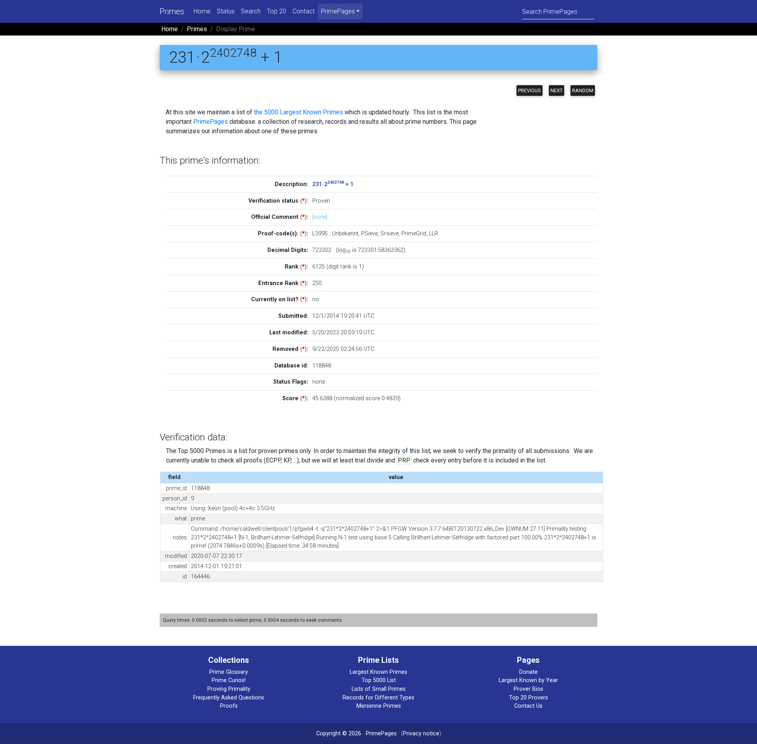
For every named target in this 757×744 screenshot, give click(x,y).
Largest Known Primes (378, 672)
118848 (321, 365)
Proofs (229, 706)
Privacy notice (421, 733)
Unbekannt (345, 233)
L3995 (320, 233)
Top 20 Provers (528, 697)
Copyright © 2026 (338, 733)
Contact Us (528, 706)
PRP (404, 460)
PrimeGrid (413, 233)
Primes (172, 11)
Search (251, 11)
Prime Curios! (229, 680)
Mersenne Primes (378, 706)
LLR (433, 233)
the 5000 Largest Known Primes (298, 112)
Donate (528, 672)
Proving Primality (228, 689)
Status (226, 11)
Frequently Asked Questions (228, 697)
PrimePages (210, 121)
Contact (304, 11)
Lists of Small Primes (379, 689)
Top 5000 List (379, 680)
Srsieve (389, 233)
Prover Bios (528, 689)
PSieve (369, 233)
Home (202, 11)
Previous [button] (529, 90)
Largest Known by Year (528, 680)
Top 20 (276, 11)
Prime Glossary (228, 672)
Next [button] (556, 90)
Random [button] (582, 90)
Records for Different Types (378, 697)
